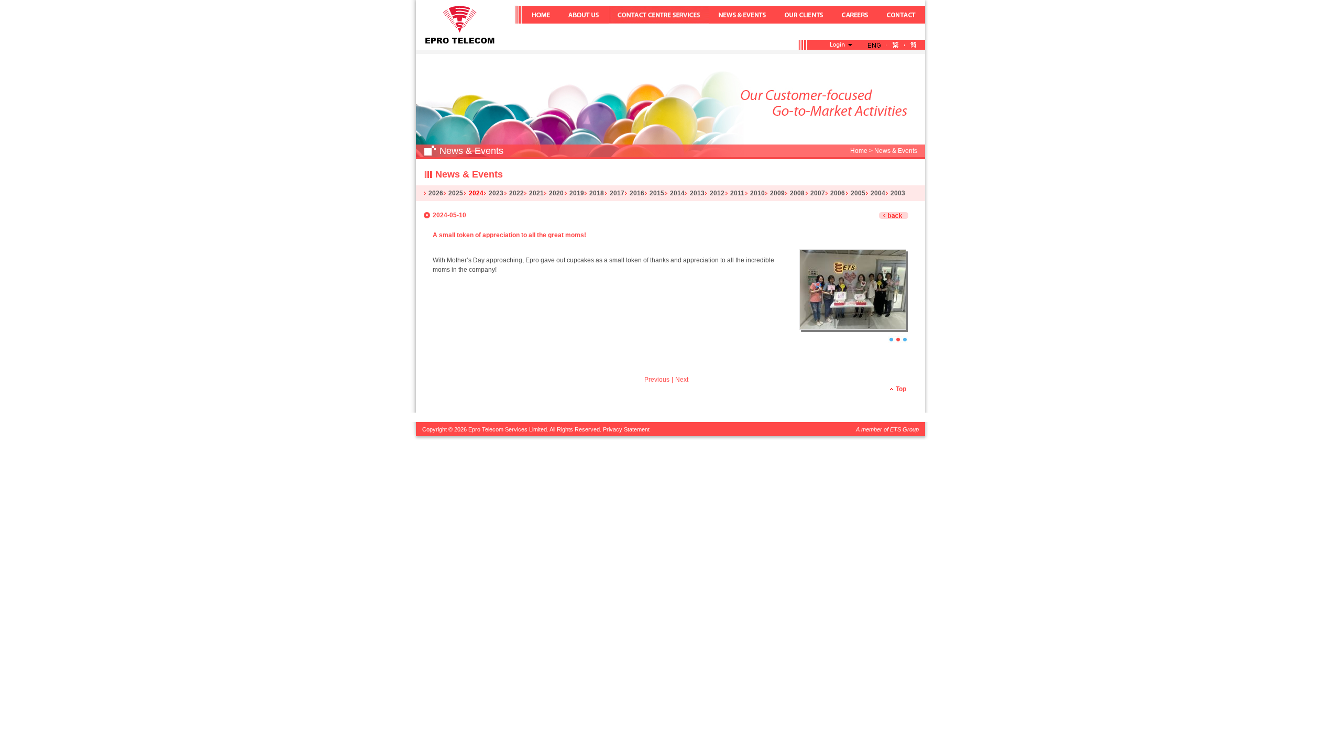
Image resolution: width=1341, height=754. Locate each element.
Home (858, 150)
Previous (656, 379)
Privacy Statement (626, 429)
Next (681, 379)
